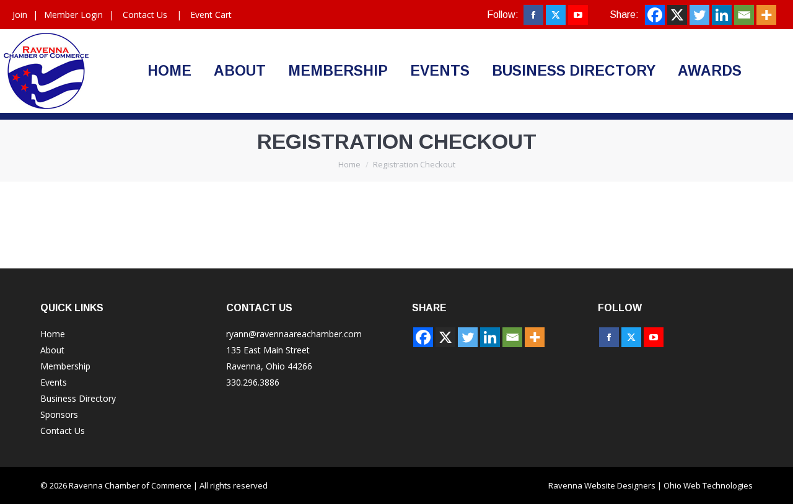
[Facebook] (655, 15)
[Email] (744, 15)
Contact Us (145, 14)
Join (19, 14)
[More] (766, 15)
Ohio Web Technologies (708, 485)
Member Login (73, 14)
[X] (677, 15)
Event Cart (211, 14)
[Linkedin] (722, 15)
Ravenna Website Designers (601, 485)
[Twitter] (699, 15)
